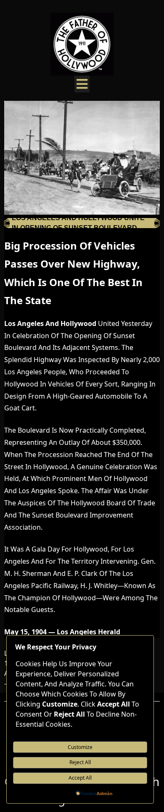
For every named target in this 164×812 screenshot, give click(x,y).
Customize (80, 747)
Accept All (80, 777)
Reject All (80, 762)
